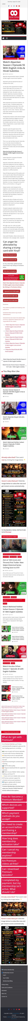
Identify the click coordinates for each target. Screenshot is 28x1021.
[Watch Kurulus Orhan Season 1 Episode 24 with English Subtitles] (6, 698)
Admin (11, 74)
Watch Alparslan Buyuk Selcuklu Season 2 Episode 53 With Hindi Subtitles (14, 333)
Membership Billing (7, 981)
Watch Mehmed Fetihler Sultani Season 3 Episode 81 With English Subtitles (13, 609)
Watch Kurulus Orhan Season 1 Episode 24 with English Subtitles (18, 697)
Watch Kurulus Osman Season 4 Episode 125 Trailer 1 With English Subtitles (14, 366)
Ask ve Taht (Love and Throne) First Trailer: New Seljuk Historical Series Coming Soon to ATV (13, 564)
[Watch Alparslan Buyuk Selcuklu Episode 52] (14, 402)
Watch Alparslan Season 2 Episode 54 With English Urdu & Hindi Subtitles (15, 327)
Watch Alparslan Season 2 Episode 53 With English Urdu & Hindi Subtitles (15, 345)
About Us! (4, 993)
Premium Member (10, 744)
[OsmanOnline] (3, 38)
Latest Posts (21, 58)
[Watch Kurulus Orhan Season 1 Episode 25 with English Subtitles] (6, 689)
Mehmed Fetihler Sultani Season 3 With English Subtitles (12, 600)
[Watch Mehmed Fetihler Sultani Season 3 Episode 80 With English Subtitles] (6, 630)
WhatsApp (8, 532)
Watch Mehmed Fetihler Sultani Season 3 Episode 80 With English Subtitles (18, 629)
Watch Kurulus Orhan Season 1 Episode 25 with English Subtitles (18, 688)
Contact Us (4, 996)
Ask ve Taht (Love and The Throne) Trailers (11, 554)
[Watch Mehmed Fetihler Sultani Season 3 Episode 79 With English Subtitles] (6, 639)
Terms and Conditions (7, 987)
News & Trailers (13, 556)
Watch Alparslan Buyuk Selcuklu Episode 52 (13, 418)
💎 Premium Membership (8, 969)
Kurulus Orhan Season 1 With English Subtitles (12, 660)
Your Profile (6, 978)
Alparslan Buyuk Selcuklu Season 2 (10, 58)
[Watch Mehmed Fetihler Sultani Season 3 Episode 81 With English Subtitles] (14, 588)
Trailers (19, 556)
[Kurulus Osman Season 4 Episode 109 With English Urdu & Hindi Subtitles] (14, 375)
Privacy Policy (5, 984)
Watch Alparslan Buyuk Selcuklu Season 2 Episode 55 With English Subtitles (14, 360)
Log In (4, 975)
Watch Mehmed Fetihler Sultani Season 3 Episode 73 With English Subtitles (13, 444)
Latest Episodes (6, 597)
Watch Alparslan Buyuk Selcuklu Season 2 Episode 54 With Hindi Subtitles (14, 339)
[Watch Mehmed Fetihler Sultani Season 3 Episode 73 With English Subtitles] (14, 428)
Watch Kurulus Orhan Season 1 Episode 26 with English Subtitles (13, 669)
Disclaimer (4, 990)
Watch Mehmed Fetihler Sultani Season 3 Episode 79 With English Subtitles (18, 638)
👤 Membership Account (8, 972)
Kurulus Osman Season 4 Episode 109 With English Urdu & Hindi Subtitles (14, 392)
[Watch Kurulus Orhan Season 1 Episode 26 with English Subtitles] (14, 651)
